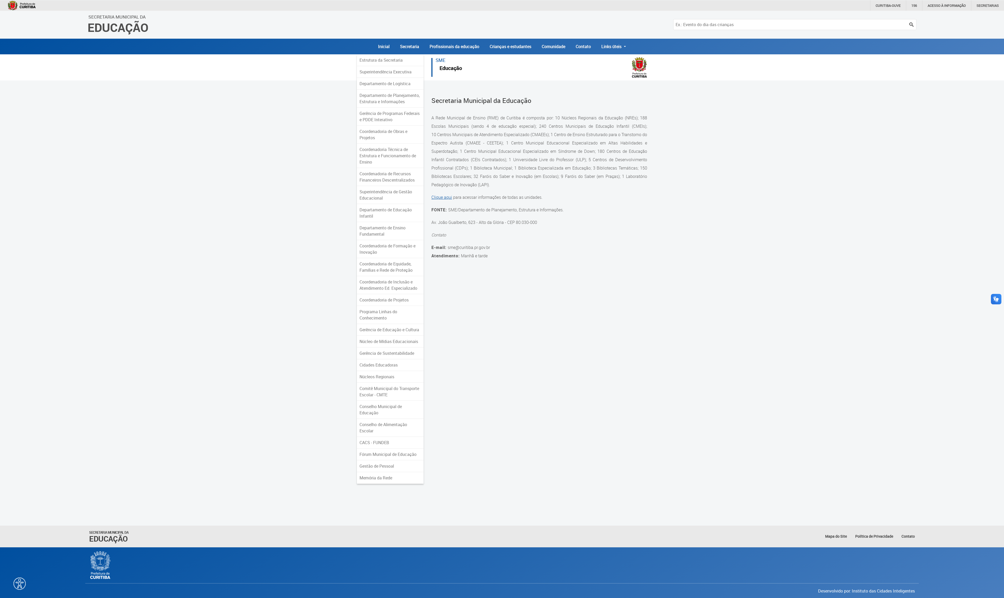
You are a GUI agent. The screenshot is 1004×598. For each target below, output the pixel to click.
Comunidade (553, 46)
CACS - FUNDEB (374, 442)
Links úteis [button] (612, 46)
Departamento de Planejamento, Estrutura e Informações (390, 98)
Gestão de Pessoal (377, 466)
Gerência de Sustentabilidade (387, 353)
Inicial (384, 46)
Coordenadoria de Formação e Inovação (387, 249)
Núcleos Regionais (377, 377)
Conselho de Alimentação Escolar (383, 428)
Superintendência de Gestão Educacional (386, 195)
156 (914, 5)
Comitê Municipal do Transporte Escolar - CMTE (389, 392)
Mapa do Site (836, 536)
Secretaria (409, 46)
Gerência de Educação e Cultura (389, 330)
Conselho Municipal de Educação (381, 410)
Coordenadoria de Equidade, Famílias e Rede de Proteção (386, 267)
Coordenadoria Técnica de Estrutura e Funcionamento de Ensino (388, 156)
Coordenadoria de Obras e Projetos (383, 135)
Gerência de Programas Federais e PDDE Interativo (390, 117)
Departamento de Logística (385, 83)
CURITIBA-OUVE (888, 5)
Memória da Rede (376, 478)
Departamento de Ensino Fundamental (383, 231)
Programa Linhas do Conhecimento (378, 315)
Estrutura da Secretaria (381, 60)
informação (947, 5)
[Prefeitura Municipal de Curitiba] (100, 565)
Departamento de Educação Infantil (386, 213)
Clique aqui (441, 197)
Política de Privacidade (874, 536)
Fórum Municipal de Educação (388, 454)
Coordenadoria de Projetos (384, 300)
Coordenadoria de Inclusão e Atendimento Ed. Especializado (388, 285)
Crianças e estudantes (510, 46)
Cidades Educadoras (379, 365)
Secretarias (988, 5)
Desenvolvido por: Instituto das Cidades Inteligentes (866, 591)
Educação (451, 69)
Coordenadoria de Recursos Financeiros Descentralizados (387, 177)
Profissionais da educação (454, 46)
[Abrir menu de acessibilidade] (19, 583)
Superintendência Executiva (386, 72)
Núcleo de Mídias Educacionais (389, 341)
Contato (583, 46)
